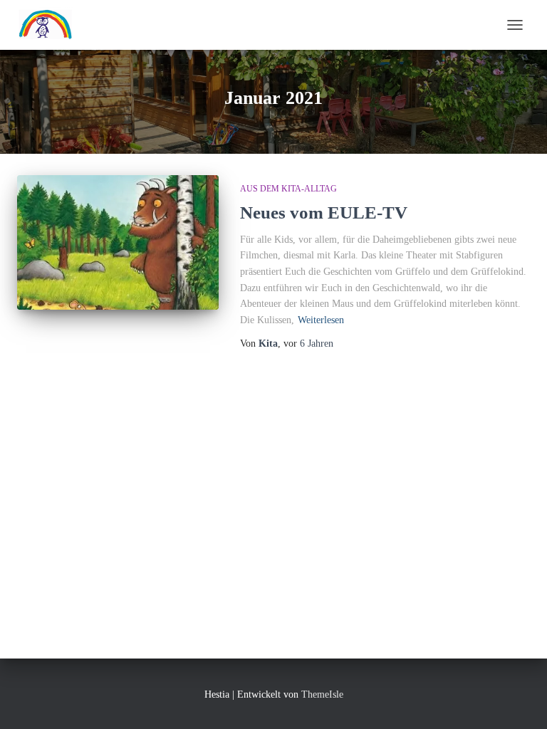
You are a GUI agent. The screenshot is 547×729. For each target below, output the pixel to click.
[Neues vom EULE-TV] (118, 242)
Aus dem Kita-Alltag (288, 189)
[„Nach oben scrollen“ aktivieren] (519, 700)
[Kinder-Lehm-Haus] (51, 25)
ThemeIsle (322, 694)
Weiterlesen (321, 320)
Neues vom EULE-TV (323, 212)
